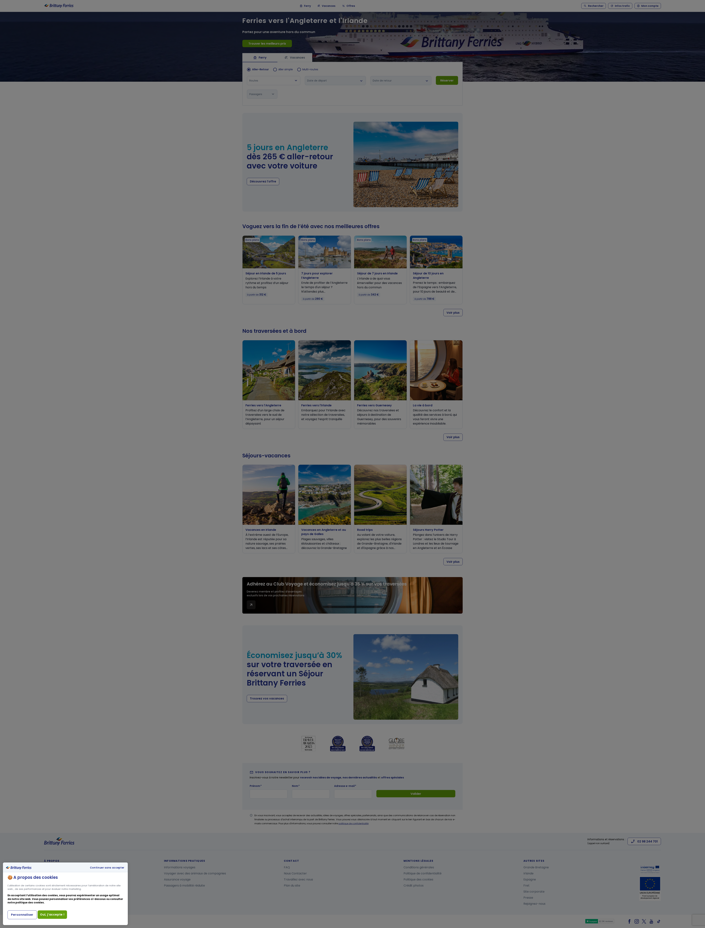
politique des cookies (29, 902)
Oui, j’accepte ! (52, 914)
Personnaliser (22, 915)
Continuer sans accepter (107, 867)
